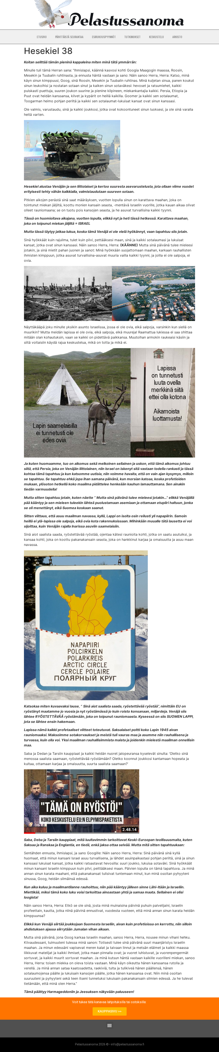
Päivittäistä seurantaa (69, 36)
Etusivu (42, 36)
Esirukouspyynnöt (104, 36)
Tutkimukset (132, 36)
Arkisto (177, 36)
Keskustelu (156, 36)
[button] (109, 1025)
